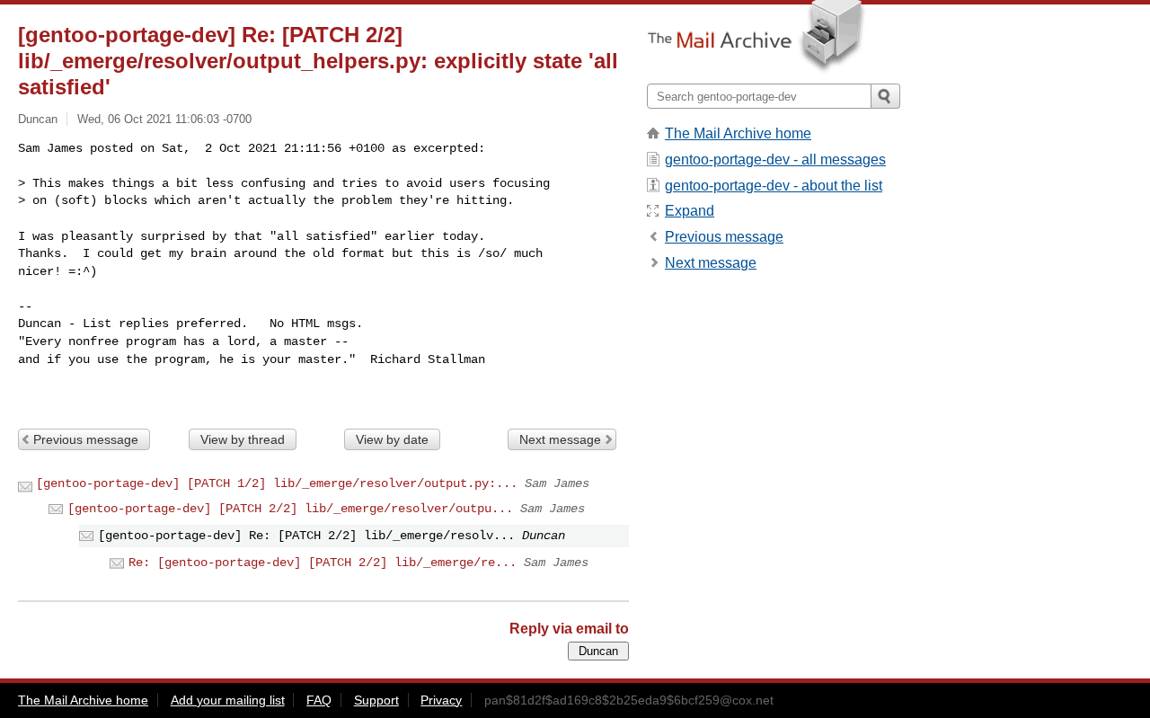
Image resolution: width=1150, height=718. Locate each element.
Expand (689, 210)
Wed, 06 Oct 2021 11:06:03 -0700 (164, 119)
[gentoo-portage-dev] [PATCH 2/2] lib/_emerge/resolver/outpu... (290, 508)
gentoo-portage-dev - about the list (773, 185)
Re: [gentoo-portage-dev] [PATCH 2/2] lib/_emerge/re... (322, 562)
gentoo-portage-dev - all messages (775, 159)
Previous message (85, 439)
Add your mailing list (228, 700)
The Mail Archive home (738, 133)
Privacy (441, 700)
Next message (560, 439)
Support (376, 700)
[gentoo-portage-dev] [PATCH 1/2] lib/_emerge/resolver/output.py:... (277, 483)
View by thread (242, 439)
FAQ (319, 700)
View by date (392, 439)
